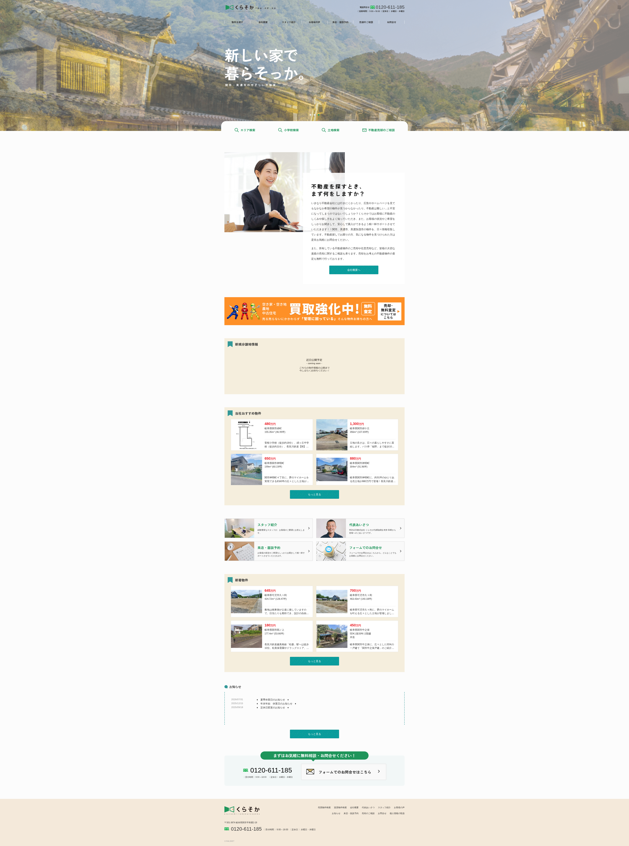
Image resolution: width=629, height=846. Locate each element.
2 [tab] (314, 115)
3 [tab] (318, 115)
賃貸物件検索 (340, 807)
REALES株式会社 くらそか (253, 8)
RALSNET (230, 841)
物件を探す (237, 22)
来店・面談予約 (340, 22)
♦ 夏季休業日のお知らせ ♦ (273, 699)
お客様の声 (314, 22)
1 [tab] (310, 115)
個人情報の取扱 (397, 813)
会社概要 (263, 22)
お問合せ (391, 22)
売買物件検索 (324, 807)
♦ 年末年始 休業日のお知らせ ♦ (276, 703)
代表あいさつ (368, 807)
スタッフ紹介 (289, 22)
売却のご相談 (366, 22)
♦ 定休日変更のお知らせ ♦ (273, 707)
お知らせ (336, 813)
